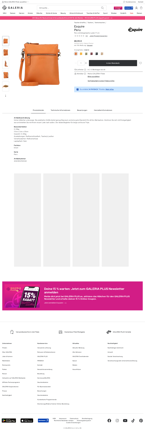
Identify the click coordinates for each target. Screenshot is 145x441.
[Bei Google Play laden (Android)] (9, 420)
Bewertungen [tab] (82, 110)
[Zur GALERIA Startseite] (12, 8)
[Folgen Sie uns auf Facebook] (109, 420)
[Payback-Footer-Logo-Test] (43, 420)
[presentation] (5, 95)
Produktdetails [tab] (38, 110)
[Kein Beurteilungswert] (80, 36)
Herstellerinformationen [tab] (103, 110)
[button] (15, 2)
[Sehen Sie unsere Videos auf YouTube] (125, 420)
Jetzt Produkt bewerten (98, 36)
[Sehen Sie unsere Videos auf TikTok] (133, 420)
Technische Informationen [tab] (60, 110)
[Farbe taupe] (102, 53)
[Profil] (136, 8)
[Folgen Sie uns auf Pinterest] (141, 420)
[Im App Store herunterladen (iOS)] (27, 420)
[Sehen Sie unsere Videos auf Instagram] (117, 420)
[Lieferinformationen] (85, 69)
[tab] (41, 64)
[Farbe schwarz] (96, 53)
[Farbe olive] (86, 53)
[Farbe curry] (81, 53)
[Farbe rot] (91, 53)
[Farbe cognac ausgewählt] (76, 53)
